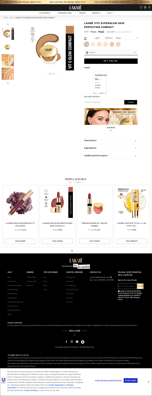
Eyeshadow (55, 358)
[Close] (148, 381)
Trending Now (65, 13)
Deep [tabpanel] (118, 38)
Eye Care (69, 298)
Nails (45, 289)
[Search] (141, 8)
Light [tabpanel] (97, 38)
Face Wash (99, 360)
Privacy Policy (13, 306)
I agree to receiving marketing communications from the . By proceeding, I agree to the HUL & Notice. (130, 295)
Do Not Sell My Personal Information (108, 380)
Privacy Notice (13, 289)
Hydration (70, 281)
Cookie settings (30, 390)
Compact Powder (122, 360)
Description (90, 141)
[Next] (57, 73)
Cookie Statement (56, 385)
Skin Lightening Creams (16, 363)
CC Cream (121, 358)
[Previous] (45, 73)
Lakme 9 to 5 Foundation (87, 363)
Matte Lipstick (19, 358)
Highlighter (97, 325)
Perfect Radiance (110, 358)
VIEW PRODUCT (132, 241)
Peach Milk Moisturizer (134, 358)
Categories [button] (44, 13)
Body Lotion (12, 366)
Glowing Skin (71, 277)
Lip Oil (10, 325)
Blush (90, 325)
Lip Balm (107, 360)
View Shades (20, 241)
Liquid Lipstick (36, 358)
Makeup (28, 358)
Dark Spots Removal (67, 360)
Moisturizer (24, 360)
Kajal (50, 325)
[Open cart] (149, 7)
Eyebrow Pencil (29, 366)
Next (137, 38)
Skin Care (55, 360)
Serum (93, 358)
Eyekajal (64, 358)
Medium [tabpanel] (109, 38)
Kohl (54, 325)
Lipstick (16, 325)
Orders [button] (95, 13)
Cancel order (31, 281)
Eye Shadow (68, 325)
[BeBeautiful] (82, 342)
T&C (131, 297)
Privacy (137, 297)
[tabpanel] (99, 82)
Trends (82, 13)
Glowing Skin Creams (38, 363)
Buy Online (111, 61)
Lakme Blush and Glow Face (107, 363)
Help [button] (109, 13)
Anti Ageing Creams (44, 360)
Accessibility (12, 298)
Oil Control (70, 294)
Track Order (31, 277)
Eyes (45, 281)
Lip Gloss (100, 358)
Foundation (77, 325)
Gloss (38, 325)
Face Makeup (80, 360)
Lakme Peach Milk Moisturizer (128, 363)
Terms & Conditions (15, 285)
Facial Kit (11, 360)
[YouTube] (77, 341)
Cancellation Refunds (15, 302)
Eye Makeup (90, 360)
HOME (5, 18)
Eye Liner (44, 325)
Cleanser (50, 363)
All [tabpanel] (85, 38)
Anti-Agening (71, 285)
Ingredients (90, 148)
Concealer (106, 325)
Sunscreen (86, 358)
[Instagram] (71, 341)
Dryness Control (72, 289)
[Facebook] (66, 341)
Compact (113, 325)
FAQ (9, 277)
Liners (21, 325)
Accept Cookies (130, 380)
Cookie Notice (13, 294)
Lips (45, 277)
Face (11, 18)
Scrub (113, 360)
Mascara (60, 325)
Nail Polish (71, 358)
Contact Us (12, 281)
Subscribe (140, 286)
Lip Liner (20, 366)
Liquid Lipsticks (30, 325)
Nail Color (121, 325)
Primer (85, 325)
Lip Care (69, 302)
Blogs (10, 314)
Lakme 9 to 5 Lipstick (70, 363)
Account (30, 285)
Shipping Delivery (14, 310)
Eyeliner (78, 358)
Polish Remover (131, 325)
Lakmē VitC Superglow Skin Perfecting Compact (35, 18)
